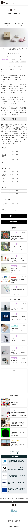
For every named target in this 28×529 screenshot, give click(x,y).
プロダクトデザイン (17, 69)
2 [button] (10, 53)
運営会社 (2, 498)
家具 (10, 59)
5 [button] (16, 53)
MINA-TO (5, 69)
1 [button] (8, 53)
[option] (14, 39)
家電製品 (13, 59)
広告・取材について (9, 498)
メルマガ (15, 498)
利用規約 (20, 498)
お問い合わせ (25, 498)
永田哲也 (10, 69)
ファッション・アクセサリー (14, 66)
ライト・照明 (18, 59)
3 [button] (12, 53)
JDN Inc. (17, 526)
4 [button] (14, 53)
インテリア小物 (23, 61)
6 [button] (18, 53)
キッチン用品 (11, 61)
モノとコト (14, 20)
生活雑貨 (17, 61)
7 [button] (19, 53)
